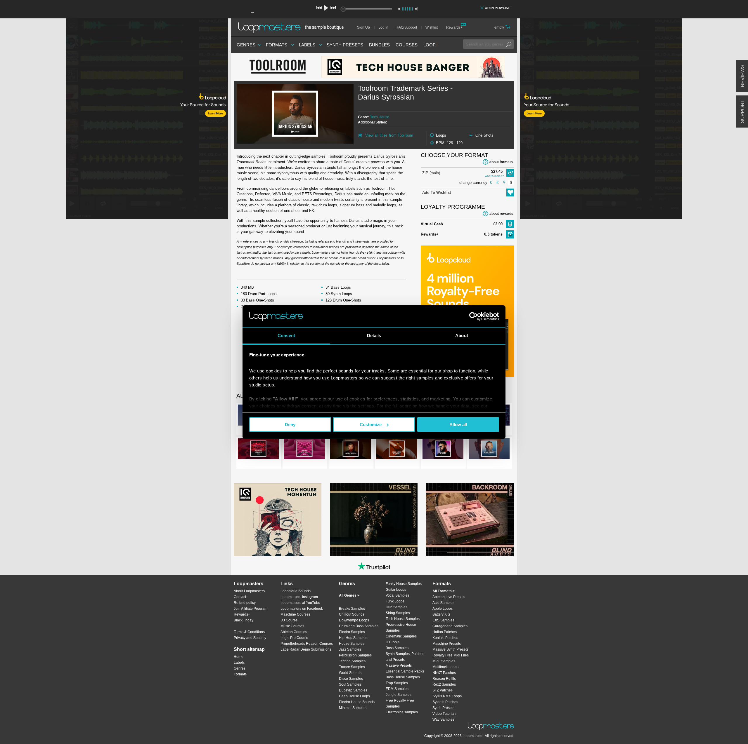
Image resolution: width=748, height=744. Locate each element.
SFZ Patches (442, 690)
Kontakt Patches (445, 638)
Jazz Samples (350, 649)
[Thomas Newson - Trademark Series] (350, 449)
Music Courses (292, 626)
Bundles (379, 44)
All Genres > (349, 595)
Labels (307, 44)
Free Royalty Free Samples (400, 703)
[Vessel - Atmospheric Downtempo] (374, 519)
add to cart (510, 173)
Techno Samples (352, 661)
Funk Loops (395, 601)
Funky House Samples (404, 584)
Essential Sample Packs (405, 671)
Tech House (379, 117)
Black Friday (243, 620)
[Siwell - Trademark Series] (443, 449)
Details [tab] (374, 335)
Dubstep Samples (353, 690)
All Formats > (443, 591)
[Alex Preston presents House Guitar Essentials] (396, 449)
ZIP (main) (431, 173)
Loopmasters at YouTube (300, 603)
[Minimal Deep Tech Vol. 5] (304, 449)
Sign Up (363, 27)
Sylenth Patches (445, 702)
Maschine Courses (295, 614)
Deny (290, 424)
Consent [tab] (286, 335)
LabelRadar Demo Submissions (305, 649)
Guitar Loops (396, 590)
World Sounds (350, 673)
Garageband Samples (450, 626)
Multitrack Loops (445, 667)
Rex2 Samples (444, 684)
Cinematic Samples (401, 636)
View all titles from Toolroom (389, 135)
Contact (240, 597)
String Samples (398, 613)
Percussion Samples (355, 655)
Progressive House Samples (401, 628)
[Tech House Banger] (413, 67)
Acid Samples (443, 603)
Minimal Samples (352, 708)
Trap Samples (397, 683)
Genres (246, 44)
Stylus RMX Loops (447, 696)
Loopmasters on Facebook (301, 609)
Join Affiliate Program (250, 609)
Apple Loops (442, 609)
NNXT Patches (444, 673)
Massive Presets (399, 665)
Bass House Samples (403, 677)
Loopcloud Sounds (295, 591)
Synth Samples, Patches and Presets (405, 657)
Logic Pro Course (294, 638)
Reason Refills (444, 679)
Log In (383, 27)
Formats (276, 44)
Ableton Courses (293, 632)
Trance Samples (352, 667)
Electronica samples (402, 712)
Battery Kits (441, 614)
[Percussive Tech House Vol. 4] (258, 449)
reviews (742, 76)
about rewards (501, 214)
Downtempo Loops (354, 620)
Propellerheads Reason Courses (306, 644)
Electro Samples (352, 632)
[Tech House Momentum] (277, 519)
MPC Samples (443, 661)
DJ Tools (392, 642)
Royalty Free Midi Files (450, 655)
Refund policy (245, 603)
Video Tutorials (444, 714)
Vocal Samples (397, 595)
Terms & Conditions (249, 632)
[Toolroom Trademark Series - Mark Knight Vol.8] (489, 449)
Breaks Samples (352, 609)
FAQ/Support (407, 27)
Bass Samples (397, 648)
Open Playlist (497, 8)
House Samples (351, 644)
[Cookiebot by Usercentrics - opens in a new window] (473, 316)
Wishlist (431, 27)
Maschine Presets (446, 644)
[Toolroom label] (277, 67)
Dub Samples (396, 607)
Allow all (458, 424)
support (742, 111)
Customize (371, 424)
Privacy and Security (250, 638)
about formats (501, 162)
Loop (430, 44)
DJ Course (288, 620)
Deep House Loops (354, 696)
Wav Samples (443, 719)
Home (238, 657)
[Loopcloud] (114, 119)
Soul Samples (350, 684)
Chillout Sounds (351, 614)
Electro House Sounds (357, 702)
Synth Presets (345, 44)
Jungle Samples (398, 695)
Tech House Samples (403, 619)
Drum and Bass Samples (358, 626)
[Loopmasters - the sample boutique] (293, 27)
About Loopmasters (249, 591)
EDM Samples (397, 689)
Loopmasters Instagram (299, 597)
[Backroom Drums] (470, 519)
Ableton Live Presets (448, 597)
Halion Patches (444, 632)
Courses (407, 44)
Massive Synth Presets (450, 649)
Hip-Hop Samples (353, 638)
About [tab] (461, 335)
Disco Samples (351, 679)
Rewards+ (454, 27)
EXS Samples (443, 620)
